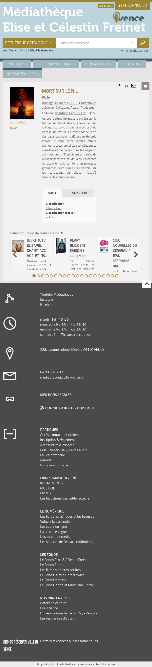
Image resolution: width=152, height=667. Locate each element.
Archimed (57, 664)
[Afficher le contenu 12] (82, 275)
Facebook (47, 304)
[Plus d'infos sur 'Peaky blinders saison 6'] (61, 246)
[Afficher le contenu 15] (95, 275)
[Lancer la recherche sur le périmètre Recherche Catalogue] (143, 43)
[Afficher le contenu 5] (51, 275)
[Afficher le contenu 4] (47, 275)
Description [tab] (77, 193)
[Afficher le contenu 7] (60, 275)
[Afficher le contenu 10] (73, 275)
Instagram (47, 299)
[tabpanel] (69, 210)
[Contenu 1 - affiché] (34, 275)
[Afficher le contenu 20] (116, 275)
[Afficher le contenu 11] (77, 275)
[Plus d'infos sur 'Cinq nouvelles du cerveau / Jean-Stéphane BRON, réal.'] (104, 246)
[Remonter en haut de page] (146, 284)
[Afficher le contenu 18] (108, 275)
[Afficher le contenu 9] (68, 275)
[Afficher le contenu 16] (99, 275)
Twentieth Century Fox (70, 113)
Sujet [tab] (52, 193)
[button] (22, 103)
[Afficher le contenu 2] (38, 275)
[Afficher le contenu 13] (86, 275)
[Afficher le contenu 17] (103, 275)
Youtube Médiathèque (56, 294)
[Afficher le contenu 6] (55, 275)
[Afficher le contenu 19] (112, 275)
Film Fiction (54, 208)
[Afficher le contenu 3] (42, 275)
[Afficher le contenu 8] (64, 275)
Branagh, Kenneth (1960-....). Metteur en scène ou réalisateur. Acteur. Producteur (69, 105)
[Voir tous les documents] (61, 233)
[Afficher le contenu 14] (90, 275)
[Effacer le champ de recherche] (133, 43)
